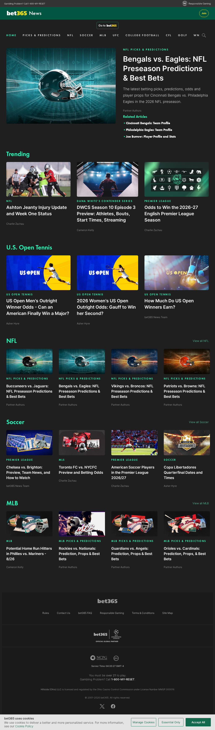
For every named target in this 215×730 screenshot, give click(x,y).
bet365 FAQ (85, 613)
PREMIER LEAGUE (157, 201)
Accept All (198, 722)
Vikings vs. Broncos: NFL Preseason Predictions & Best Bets (132, 391)
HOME (11, 35)
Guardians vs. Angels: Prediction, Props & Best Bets (131, 553)
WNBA (199, 35)
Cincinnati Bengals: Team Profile (148, 123)
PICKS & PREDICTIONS (42, 35)
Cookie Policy (24, 726)
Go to (102, 25)
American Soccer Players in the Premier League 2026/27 (132, 472)
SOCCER (86, 35)
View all (201, 340)
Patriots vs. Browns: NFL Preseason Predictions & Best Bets (184, 391)
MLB (103, 35)
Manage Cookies (144, 722)
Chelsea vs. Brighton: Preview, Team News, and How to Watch (28, 472)
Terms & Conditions (143, 613)
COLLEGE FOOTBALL (142, 35)
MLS (62, 460)
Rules (45, 613)
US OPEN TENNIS (19, 294)
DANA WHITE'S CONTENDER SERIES (104, 201)
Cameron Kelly (15, 567)
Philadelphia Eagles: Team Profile (149, 130)
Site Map (167, 613)
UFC (116, 35)
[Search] (204, 35)
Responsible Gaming (200, 3)
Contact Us (63, 613)
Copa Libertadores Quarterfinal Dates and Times (183, 472)
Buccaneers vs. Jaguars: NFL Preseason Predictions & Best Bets (29, 391)
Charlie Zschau (67, 480)
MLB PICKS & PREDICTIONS (80, 541)
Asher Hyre (170, 485)
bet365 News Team (17, 485)
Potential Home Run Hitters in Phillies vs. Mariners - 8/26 (29, 553)
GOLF (182, 35)
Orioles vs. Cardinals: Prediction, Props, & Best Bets (185, 553)
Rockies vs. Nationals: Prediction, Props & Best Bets (79, 553)
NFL (70, 35)
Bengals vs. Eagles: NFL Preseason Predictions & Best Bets (79, 391)
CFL (169, 35)
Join (204, 13)
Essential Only (171, 722)
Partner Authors (15, 404)
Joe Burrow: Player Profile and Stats (151, 136)
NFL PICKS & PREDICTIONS (146, 49)
